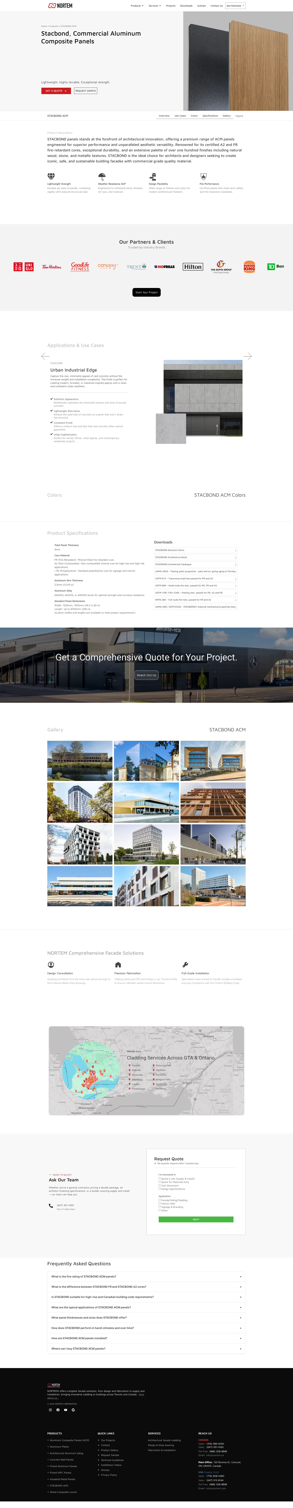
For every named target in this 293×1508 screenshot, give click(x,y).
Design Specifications (173, 1188)
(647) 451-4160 (65, 1205)
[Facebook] (58, 1410)
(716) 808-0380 (215, 1476)
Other (164, 1210)
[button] (45, 356)
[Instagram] (50, 1410)
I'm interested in (167, 1174)
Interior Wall (168, 1203)
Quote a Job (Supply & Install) (178, 1178)
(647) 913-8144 (215, 1480)
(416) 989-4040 (215, 1443)
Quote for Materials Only (175, 1182)
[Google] (73, 1410)
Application (165, 1196)
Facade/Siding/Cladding (174, 1200)
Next (196, 1219)
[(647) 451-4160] (51, 1206)
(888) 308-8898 (218, 1451)
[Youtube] (66, 1410)
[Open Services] (160, 5)
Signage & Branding (172, 1207)
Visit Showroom (170, 1185)
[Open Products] (142, 5)
